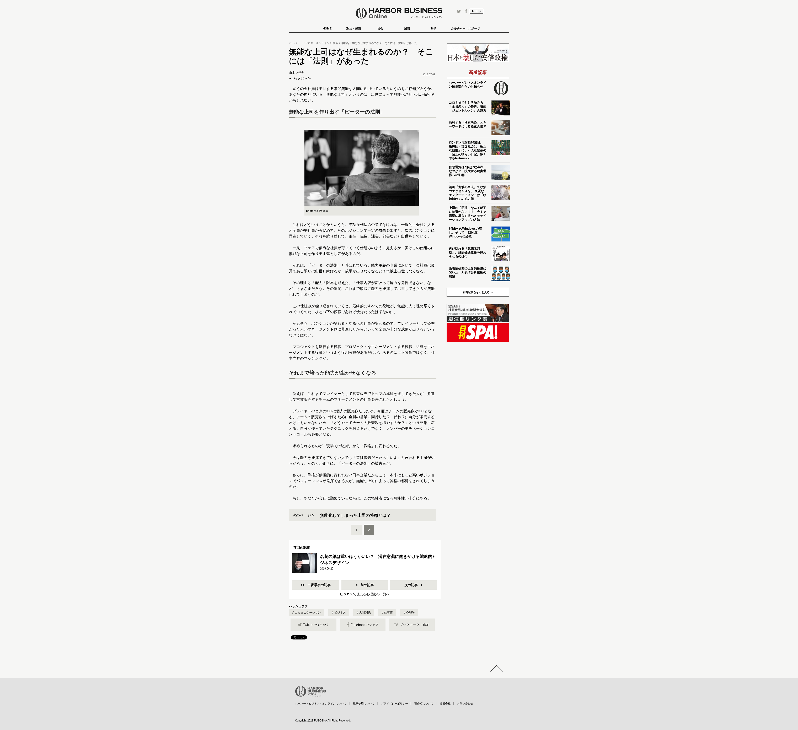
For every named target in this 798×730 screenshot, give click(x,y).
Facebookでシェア (365, 625)
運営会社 (445, 703)
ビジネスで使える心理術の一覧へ (365, 594)
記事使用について (363, 703)
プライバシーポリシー (394, 703)
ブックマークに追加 (411, 625)
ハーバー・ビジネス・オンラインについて (320, 703)
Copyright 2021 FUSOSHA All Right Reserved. (323, 720)
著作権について (423, 703)
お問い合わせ (465, 703)
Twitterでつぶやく (316, 625)
